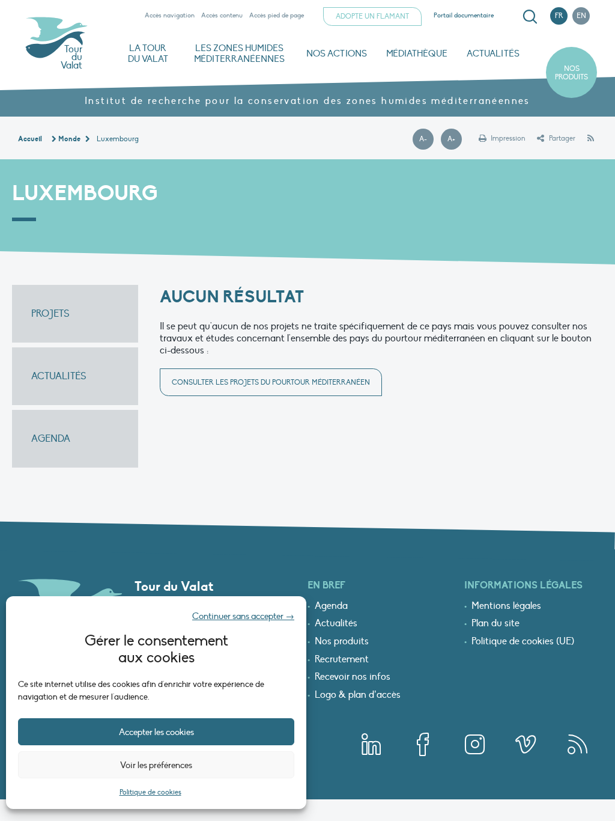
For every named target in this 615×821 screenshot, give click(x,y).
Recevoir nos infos (352, 677)
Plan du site (495, 623)
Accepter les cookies (156, 732)
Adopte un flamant (372, 16)
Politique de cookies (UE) (522, 641)
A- (426, 139)
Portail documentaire (464, 15)
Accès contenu (222, 15)
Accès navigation (170, 15)
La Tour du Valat (148, 53)
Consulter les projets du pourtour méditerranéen (271, 382)
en (581, 15)
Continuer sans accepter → (243, 616)
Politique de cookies (150, 792)
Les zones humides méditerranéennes (239, 53)
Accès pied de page (276, 15)
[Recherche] (529, 16)
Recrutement (342, 660)
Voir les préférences (156, 765)
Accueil (30, 139)
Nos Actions (336, 53)
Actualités (493, 53)
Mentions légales (506, 606)
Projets (50, 314)
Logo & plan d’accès (358, 695)
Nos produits (571, 72)
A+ (454, 139)
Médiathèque (416, 53)
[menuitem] (528, 16)
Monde (69, 139)
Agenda (50, 439)
